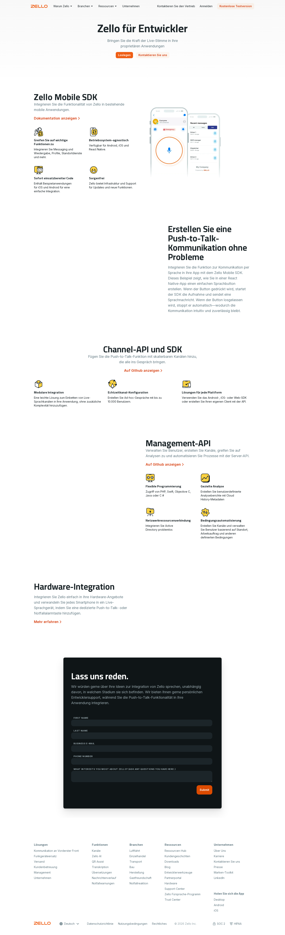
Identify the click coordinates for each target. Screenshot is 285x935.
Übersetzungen (102, 872)
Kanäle (96, 850)
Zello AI (96, 856)
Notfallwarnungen (103, 883)
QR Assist (98, 861)
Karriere (219, 856)
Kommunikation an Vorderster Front (56, 850)
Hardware (171, 883)
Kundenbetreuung (45, 867)
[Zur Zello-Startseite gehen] (40, 6)
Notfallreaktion (139, 883)
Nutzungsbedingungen (132, 923)
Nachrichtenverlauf (104, 878)
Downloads (172, 861)
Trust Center (172, 899)
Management (42, 872)
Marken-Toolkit (223, 872)
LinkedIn (219, 878)
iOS (216, 910)
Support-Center (175, 888)
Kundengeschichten (177, 856)
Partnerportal (173, 878)
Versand (39, 861)
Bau (132, 867)
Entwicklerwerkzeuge (178, 872)
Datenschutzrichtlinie (100, 923)
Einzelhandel (138, 856)
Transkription (100, 867)
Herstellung (137, 872)
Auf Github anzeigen (141, 370)
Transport (136, 861)
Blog (167, 867)
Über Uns (220, 850)
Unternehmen (42, 878)
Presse (218, 867)
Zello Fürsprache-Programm (182, 894)
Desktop (219, 899)
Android (219, 905)
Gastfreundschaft (140, 878)
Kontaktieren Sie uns (227, 861)
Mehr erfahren (46, 622)
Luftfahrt (135, 850)
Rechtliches (159, 923)
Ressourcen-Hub (175, 850)
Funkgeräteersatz (45, 856)
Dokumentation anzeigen (55, 118)
